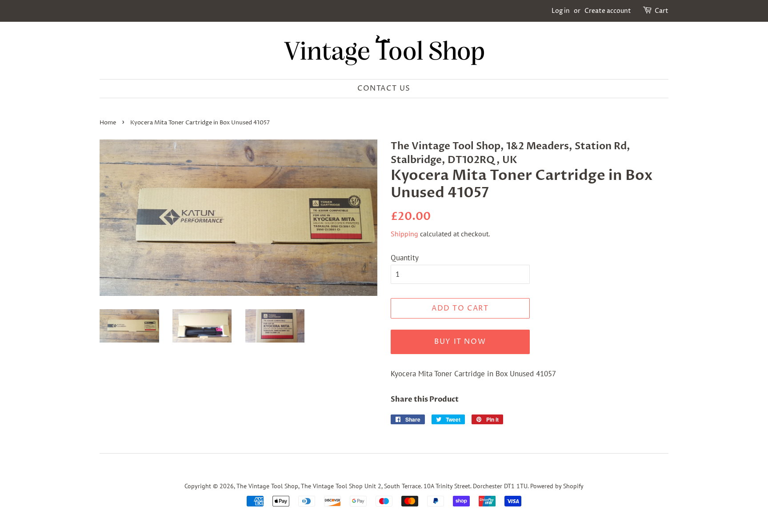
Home (108, 123)
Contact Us (384, 88)
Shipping (404, 233)
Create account (607, 11)
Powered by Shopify (557, 486)
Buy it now (460, 342)
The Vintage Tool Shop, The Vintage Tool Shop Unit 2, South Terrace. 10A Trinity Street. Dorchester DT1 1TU (382, 486)
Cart (661, 11)
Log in (561, 11)
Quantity (405, 258)
